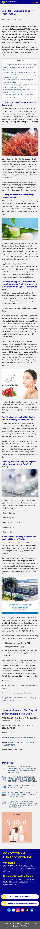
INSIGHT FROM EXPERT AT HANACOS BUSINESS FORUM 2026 (22, 787)
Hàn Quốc (9, 553)
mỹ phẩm (30, 625)
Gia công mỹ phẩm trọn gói (11, 660)
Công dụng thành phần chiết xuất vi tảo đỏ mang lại (20, 65)
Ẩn (23, 61)
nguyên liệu (21, 563)
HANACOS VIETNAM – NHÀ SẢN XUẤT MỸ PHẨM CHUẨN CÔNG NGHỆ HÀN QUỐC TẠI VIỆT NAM (22, 794)
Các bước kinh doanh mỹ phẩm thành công (17, 693)
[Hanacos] (14, 2)
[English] (34, 2)
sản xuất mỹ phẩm (22, 653)
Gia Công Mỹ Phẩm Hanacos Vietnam (21, 737)
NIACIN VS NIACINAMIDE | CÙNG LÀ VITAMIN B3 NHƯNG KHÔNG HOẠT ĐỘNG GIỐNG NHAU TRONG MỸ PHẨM (23, 779)
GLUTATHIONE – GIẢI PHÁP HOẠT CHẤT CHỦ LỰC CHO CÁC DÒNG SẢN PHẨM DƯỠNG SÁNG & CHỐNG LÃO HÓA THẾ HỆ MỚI (22, 804)
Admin (19, 19)
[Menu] (37, 2)
